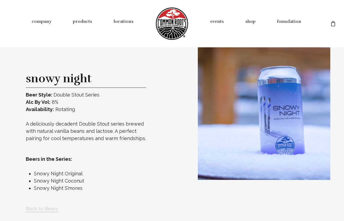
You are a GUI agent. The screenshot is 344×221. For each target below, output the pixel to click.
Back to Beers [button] (42, 209)
